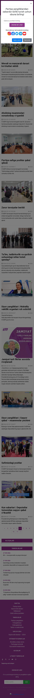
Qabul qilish (17, 40)
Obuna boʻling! (17, 25)
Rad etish (27, 40)
